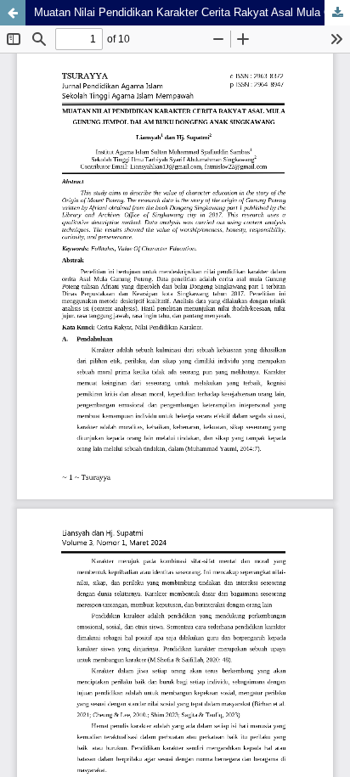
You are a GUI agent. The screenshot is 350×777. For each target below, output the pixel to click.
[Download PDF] (337, 12)
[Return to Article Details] (12, 12)
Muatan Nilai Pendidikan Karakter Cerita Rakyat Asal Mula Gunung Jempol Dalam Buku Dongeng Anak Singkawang (192, 12)
